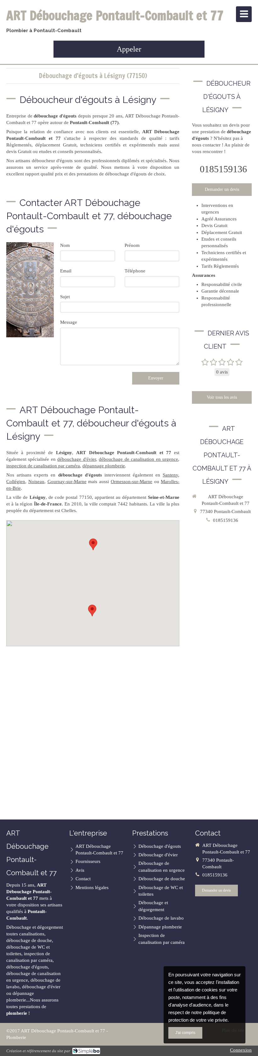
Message (68, 322)
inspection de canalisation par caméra (43, 465)
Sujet (65, 296)
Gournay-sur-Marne (67, 481)
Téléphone (135, 270)
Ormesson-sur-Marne (131, 481)
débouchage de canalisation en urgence (138, 459)
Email (65, 270)
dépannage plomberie (103, 465)
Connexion (241, 1050)
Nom (65, 245)
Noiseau (36, 481)
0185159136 (223, 169)
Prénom (132, 245)
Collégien (15, 481)
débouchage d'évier (76, 459)
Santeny (170, 474)
